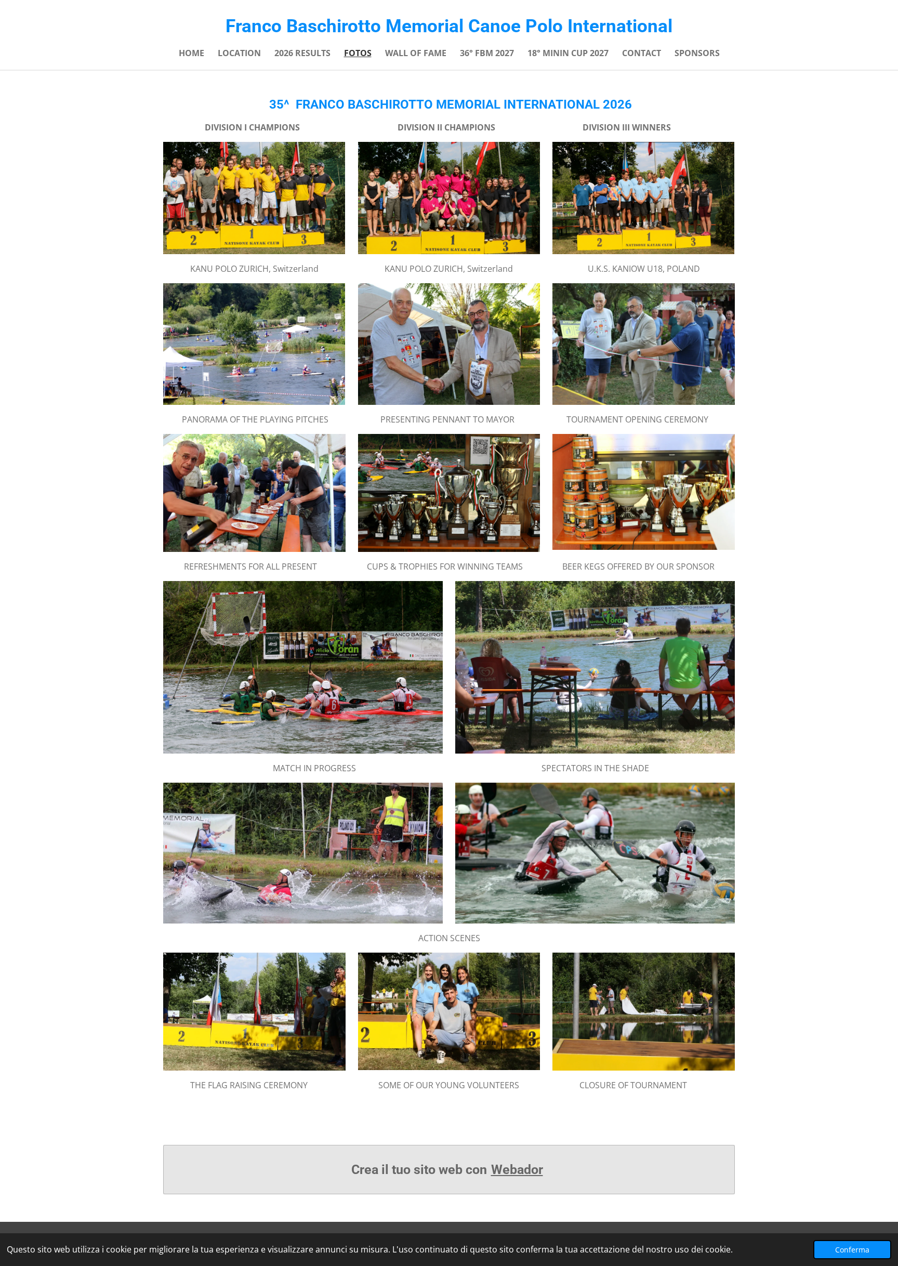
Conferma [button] (852, 1250)
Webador (517, 1169)
